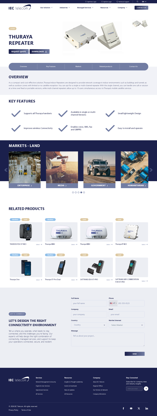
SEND (135, 354)
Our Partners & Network (100, 390)
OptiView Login (91, 2)
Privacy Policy (13, 410)
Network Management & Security (46, 382)
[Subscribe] (146, 388)
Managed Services (84, 7)
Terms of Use (26, 410)
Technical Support (124, 2)
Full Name (75, 298)
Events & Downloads (70, 386)
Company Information (99, 394)
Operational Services (42, 390)
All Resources (68, 394)
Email (111, 309)
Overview (23, 67)
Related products (106, 67)
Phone (111, 298)
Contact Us (141, 8)
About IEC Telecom (98, 382)
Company (121, 7)
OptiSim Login (107, 2)
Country (74, 320)
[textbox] (88, 324)
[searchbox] (122, 325)
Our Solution (45, 7)
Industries (64, 7)
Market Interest (115, 320)
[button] (151, 170)
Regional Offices (98, 386)
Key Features (51, 67)
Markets (78, 67)
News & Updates (69, 390)
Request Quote (18, 51)
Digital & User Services (43, 386)
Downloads (38, 51)
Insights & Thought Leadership (73, 382)
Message (74, 331)
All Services (39, 394)
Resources (104, 7)
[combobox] (113, 303)
